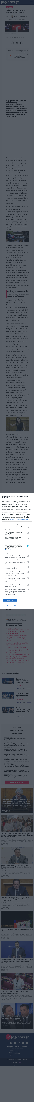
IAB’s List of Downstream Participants (19, 519)
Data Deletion (8, 605)
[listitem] (17, 524)
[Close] (30, 496)
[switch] (28, 527)
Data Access (17, 605)
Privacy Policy (26, 605)
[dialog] (17, 551)
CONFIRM (10, 600)
